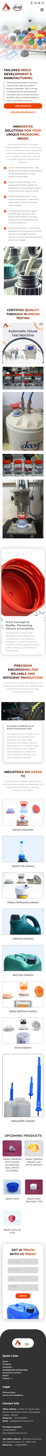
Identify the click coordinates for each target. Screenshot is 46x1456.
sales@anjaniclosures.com (21, 1421)
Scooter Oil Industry (23, 866)
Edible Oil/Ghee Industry (23, 1011)
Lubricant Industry (23, 938)
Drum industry (23, 1047)
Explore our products (23, 112)
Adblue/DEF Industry (23, 1121)
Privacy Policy (9, 1392)
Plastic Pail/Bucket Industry (23, 902)
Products (7, 1364)
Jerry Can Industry (23, 975)
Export (6, 1375)
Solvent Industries (23, 829)
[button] (42, 10)
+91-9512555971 (20, 1418)
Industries (7, 1367)
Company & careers (12, 1373)
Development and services (15, 1370)
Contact (6, 1378)
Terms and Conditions (13, 1395)
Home (5, 1361)
